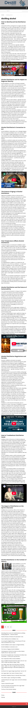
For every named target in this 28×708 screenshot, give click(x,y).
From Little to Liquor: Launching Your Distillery (11, 677)
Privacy (2, 695)
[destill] (14, 5)
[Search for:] (14, 10)
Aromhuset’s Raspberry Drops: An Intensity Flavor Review (13, 675)
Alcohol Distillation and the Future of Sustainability (14, 288)
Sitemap (3, 697)
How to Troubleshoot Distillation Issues (12, 436)
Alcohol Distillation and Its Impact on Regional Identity (14, 80)
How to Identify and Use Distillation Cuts (13, 22)
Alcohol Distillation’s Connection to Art (13, 128)
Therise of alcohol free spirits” (7, 683)
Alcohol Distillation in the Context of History (13, 560)
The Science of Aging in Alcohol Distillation (11, 192)
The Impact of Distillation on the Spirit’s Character (12, 507)
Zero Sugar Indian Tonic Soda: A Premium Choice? (11, 673)
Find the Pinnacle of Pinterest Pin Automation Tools (12, 636)
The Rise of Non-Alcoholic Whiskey (8, 689)
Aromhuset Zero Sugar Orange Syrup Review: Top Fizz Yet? (13, 671)
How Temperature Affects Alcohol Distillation (12, 241)
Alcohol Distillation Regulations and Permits (13, 357)
